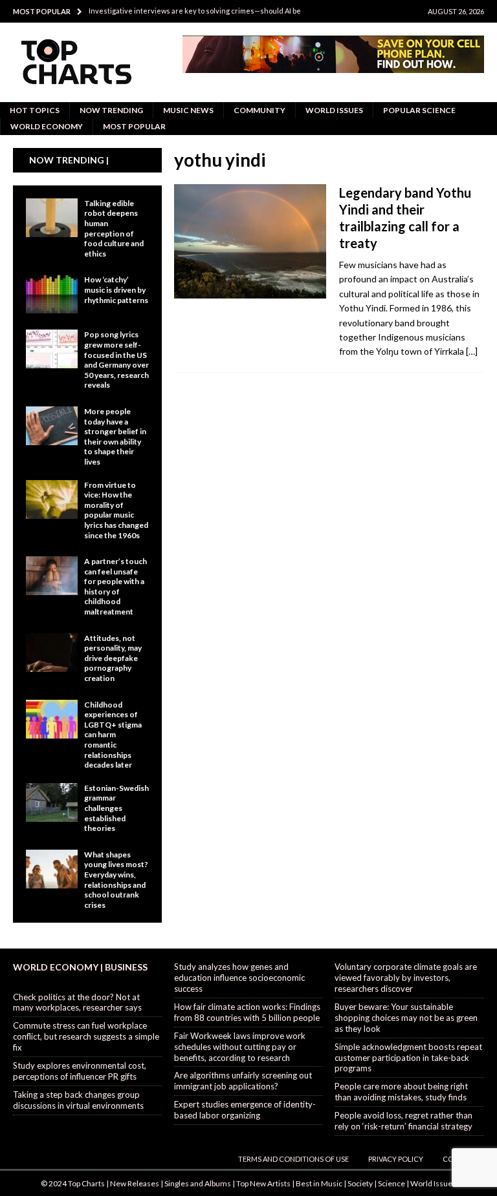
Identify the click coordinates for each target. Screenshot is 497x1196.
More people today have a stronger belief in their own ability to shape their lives (115, 436)
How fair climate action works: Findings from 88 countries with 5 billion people (247, 1012)
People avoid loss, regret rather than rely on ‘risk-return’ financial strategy (403, 1120)
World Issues (334, 110)
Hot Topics (35, 110)
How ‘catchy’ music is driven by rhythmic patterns (116, 289)
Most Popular (134, 126)
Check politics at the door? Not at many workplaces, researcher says (77, 1002)
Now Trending (111, 110)
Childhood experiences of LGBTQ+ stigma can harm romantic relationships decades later (113, 735)
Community (259, 110)
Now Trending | (69, 159)
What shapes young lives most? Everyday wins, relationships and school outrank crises (116, 880)
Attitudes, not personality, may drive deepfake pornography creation (113, 658)
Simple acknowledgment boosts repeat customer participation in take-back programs (408, 1058)
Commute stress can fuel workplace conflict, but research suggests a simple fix (86, 1036)
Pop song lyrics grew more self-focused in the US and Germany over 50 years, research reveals (116, 360)
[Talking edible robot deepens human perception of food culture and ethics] (52, 217)
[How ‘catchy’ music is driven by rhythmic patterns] (52, 294)
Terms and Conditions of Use (293, 1159)
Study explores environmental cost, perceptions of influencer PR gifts (79, 1071)
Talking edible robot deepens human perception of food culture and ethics (114, 228)
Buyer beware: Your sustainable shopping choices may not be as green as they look (406, 1018)
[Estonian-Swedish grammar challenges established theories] (52, 802)
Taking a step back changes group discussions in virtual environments (78, 1100)
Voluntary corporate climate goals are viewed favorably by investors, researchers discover (406, 977)
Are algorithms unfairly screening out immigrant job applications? (243, 1080)
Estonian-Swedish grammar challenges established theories (116, 808)
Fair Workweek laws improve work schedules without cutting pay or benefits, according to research (239, 1047)
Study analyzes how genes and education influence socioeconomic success (239, 977)
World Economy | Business (80, 966)
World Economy (46, 126)
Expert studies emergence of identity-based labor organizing (245, 1109)
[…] (472, 351)
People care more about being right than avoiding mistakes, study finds (401, 1091)
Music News (188, 110)
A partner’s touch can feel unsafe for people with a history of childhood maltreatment (115, 586)
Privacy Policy (395, 1159)
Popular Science (419, 110)
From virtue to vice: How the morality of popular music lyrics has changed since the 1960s (116, 510)
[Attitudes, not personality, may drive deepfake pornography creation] (52, 652)
